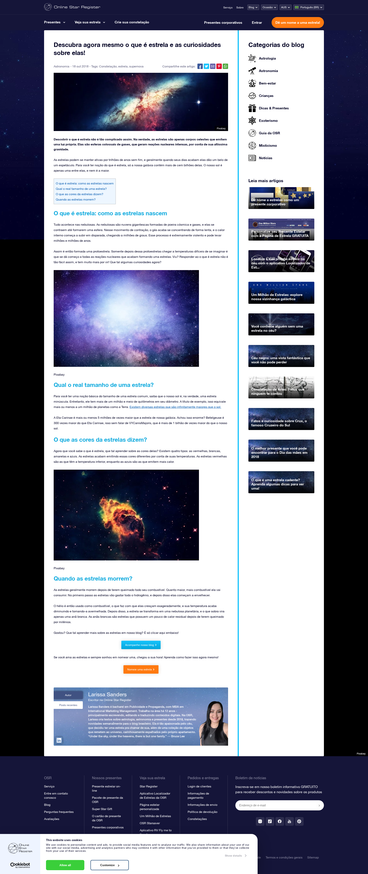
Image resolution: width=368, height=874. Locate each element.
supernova (136, 66)
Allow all (65, 865)
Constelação (108, 66)
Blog (251, 7)
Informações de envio (202, 804)
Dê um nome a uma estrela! (297, 22)
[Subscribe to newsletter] (319, 805)
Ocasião (268, 7)
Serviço (227, 7)
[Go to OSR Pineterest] (299, 821)
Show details (233, 855)
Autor (68, 695)
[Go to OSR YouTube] (289, 821)
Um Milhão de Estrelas (155, 816)
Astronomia (61, 66)
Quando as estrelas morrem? (76, 199)
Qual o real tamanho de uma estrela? (81, 188)
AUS (284, 7)
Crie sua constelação (132, 22)
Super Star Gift (102, 809)
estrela (123, 66)
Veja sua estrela (87, 22)
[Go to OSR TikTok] (270, 821)
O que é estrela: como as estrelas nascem (85, 183)
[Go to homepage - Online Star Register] (72, 7)
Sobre (240, 7)
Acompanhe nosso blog (139, 644)
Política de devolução (202, 811)
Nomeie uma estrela (139, 669)
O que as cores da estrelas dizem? (79, 194)
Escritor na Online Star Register (109, 700)
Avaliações (51, 819)
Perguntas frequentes (59, 811)
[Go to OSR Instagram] (260, 821)
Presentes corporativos (223, 22)
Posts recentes (68, 705)
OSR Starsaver (150, 823)
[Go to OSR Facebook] (279, 821)
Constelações (197, 819)
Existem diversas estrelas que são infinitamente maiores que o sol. (175, 407)
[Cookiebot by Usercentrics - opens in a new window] (20, 865)
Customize (107, 865)
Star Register (149, 786)
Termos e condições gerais (284, 857)
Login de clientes (199, 786)
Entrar (257, 22)
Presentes (52, 22)
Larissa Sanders (107, 694)
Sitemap (313, 857)
